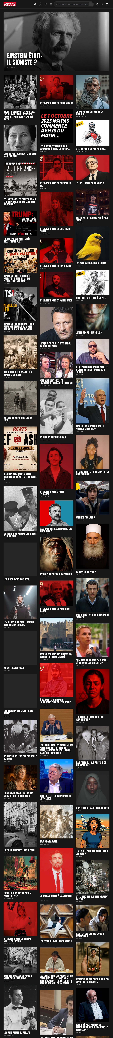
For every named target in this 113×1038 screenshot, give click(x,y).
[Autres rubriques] (51, 4)
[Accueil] (35, 4)
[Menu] (107, 4)
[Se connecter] (102, 4)
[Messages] (97, 4)
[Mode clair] (46, 4)
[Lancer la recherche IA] (91, 4)
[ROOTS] (10, 4)
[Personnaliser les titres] (40, 4)
